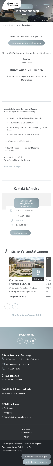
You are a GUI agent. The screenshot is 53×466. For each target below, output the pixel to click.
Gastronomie (9, 408)
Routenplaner (20, 232)
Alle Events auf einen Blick (27, 315)
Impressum (27, 429)
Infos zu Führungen (12, 166)
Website (19, 220)
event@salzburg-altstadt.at (13, 393)
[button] (37, 6)
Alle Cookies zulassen (36, 461)
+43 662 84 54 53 (13, 368)
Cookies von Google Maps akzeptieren (26, 203)
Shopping (8, 412)
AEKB (26, 437)
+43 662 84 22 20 (23, 215)
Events (11, 25)
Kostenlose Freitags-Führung (19, 282)
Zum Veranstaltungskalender (26, 42)
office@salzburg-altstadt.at (17, 364)
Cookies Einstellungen (36, 456)
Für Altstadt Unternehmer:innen (18, 417)
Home (4, 25)
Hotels (26, 6)
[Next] (15, 306)
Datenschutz (26, 432)
